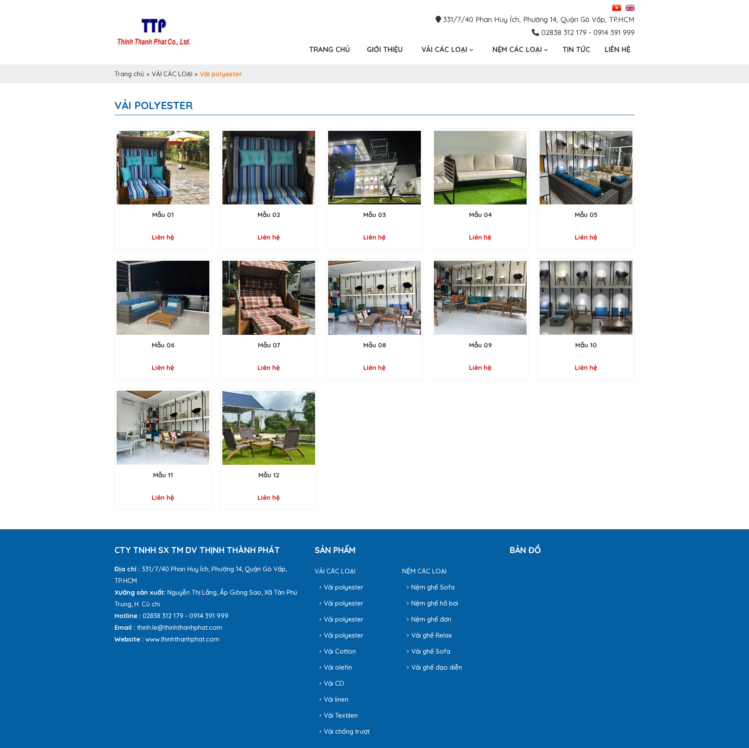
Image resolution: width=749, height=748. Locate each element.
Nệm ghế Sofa (433, 587)
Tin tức (576, 49)
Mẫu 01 (163, 214)
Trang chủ (329, 49)
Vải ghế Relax (431, 635)
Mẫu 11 (163, 475)
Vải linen (336, 699)
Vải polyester (344, 587)
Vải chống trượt (347, 731)
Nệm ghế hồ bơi (434, 603)
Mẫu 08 (374, 345)
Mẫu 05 (586, 214)
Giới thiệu (385, 49)
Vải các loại (444, 49)
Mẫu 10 (586, 345)
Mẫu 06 (163, 345)
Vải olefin (338, 667)
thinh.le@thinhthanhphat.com (179, 627)
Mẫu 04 (480, 214)
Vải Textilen (341, 715)
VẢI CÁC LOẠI (172, 74)
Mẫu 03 (374, 214)
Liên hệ (617, 49)
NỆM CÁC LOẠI (424, 571)
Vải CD (334, 683)
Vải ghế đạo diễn (436, 667)
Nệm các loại (517, 49)
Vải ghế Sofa (430, 651)
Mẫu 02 (268, 214)
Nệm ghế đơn (431, 619)
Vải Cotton (340, 651)
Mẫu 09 (480, 345)
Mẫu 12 (269, 475)
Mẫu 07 (269, 345)
